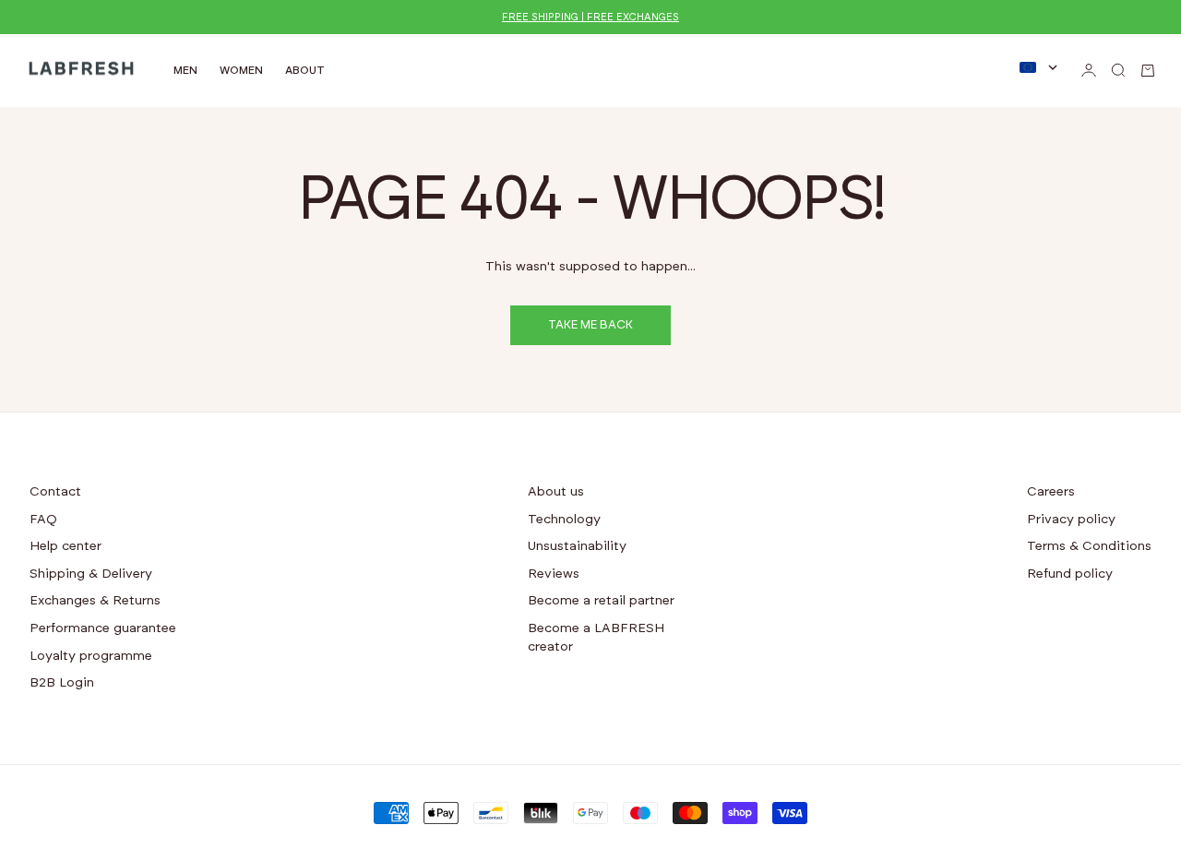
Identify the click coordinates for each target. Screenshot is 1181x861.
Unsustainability (577, 546)
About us (556, 491)
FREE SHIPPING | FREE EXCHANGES (590, 17)
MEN (185, 70)
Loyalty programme (91, 656)
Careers (1051, 491)
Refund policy (1070, 574)
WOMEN (241, 70)
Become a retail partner (601, 600)
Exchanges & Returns (95, 600)
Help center (65, 546)
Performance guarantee (103, 628)
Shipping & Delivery (91, 574)
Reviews (553, 574)
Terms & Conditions (1089, 546)
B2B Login (62, 682)
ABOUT (305, 70)
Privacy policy (1071, 519)
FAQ (43, 519)
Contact (55, 491)
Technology (564, 519)
